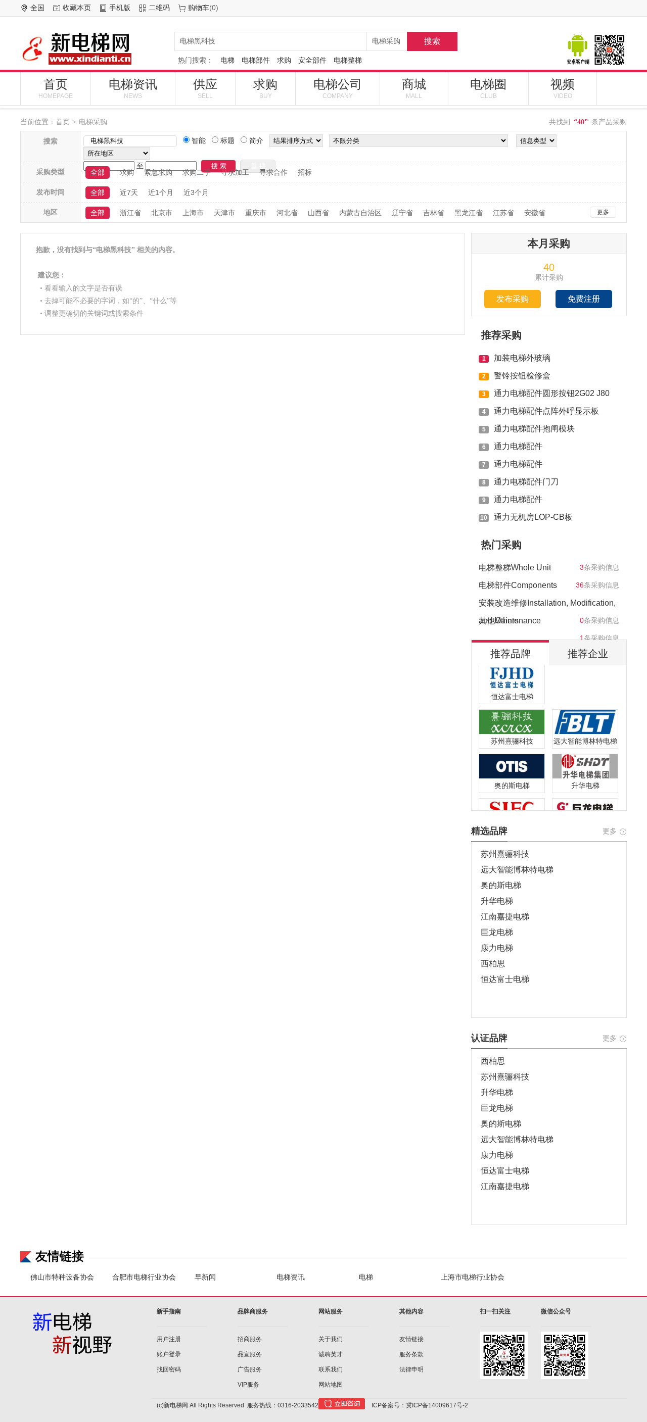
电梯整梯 (348, 60)
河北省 (287, 213)
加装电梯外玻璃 (522, 358)
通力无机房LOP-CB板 (533, 517)
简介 (255, 140)
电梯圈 (488, 88)
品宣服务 (250, 1354)
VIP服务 (248, 1384)
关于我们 (330, 1339)
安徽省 (534, 213)
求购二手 (196, 172)
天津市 (224, 213)
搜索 (432, 41)
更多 (603, 212)
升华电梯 (497, 901)
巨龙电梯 (497, 932)
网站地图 (330, 1384)
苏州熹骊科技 (505, 854)
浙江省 (130, 213)
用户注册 (169, 1339)
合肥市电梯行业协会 (144, 1277)
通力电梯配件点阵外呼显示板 (546, 411)
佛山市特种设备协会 (62, 1277)
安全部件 (312, 60)
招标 (305, 172)
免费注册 (584, 299)
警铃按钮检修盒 (522, 375)
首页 (55, 88)
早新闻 (205, 1277)
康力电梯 (497, 948)
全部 (97, 172)
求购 (284, 60)
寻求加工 (235, 172)
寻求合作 (273, 172)
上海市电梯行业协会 (472, 1277)
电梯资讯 (133, 88)
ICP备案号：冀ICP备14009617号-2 (420, 1405)
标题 (226, 140)
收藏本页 (77, 8)
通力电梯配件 (518, 446)
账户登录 (169, 1354)
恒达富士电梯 (505, 979)
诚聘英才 (330, 1354)
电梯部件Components (518, 585)
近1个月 (160, 192)
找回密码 (169, 1369)
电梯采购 (93, 122)
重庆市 (255, 213)
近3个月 (196, 192)
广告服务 (250, 1369)
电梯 (227, 60)
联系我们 (330, 1369)
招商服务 (250, 1339)
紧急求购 (158, 172)
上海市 (193, 213)
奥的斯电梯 (501, 885)
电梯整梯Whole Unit (515, 567)
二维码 (159, 8)
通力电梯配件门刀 (526, 481)
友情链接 (411, 1339)
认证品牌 (489, 1038)
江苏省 (503, 213)
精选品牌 (489, 831)
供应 (205, 88)
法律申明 (411, 1369)
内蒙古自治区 (360, 213)
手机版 (119, 8)
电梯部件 (256, 60)
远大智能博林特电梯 (517, 869)
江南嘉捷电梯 (505, 916)
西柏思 (493, 963)
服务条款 (411, 1354)
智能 (198, 140)
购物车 (198, 8)
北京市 (161, 213)
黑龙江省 (468, 213)
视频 (562, 88)
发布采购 (512, 299)
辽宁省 (402, 213)
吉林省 (433, 213)
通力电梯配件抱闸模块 (534, 428)
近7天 (129, 192)
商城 (414, 88)
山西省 (318, 213)
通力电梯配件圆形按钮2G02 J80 (552, 393)
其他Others (499, 620)
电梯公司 (337, 88)
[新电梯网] (93, 48)
